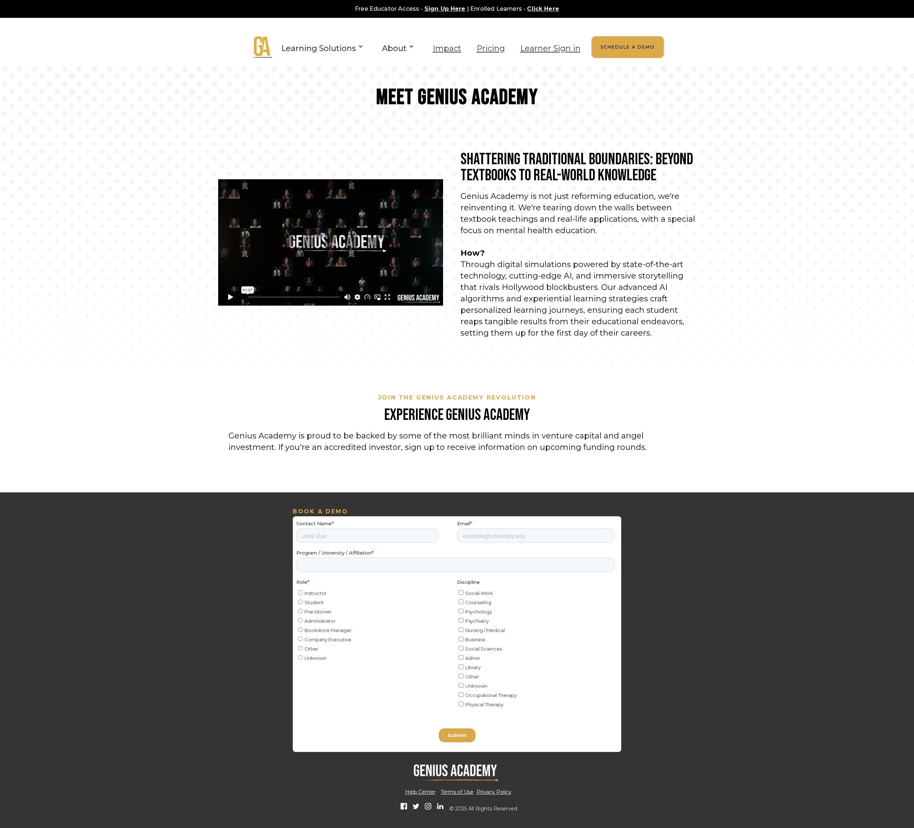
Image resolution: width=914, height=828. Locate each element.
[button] (324, 46)
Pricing (491, 48)
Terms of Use (457, 792)
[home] (262, 47)
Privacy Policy (494, 792)
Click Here (543, 8)
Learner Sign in (550, 48)
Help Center (420, 792)
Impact (447, 48)
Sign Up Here (445, 8)
